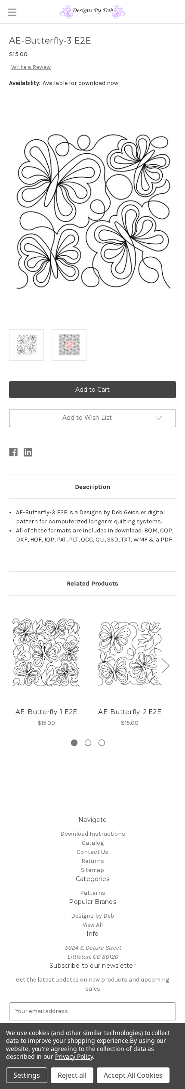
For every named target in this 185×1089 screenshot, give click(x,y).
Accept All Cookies (133, 1075)
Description (92, 487)
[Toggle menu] (12, 12)
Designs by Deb (92, 915)
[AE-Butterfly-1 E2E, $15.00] (46, 653)
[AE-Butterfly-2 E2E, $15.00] (130, 653)
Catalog (93, 843)
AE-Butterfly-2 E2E (129, 712)
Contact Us (92, 852)
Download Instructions (92, 833)
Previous (11, 665)
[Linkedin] (28, 452)
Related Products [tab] (92, 583)
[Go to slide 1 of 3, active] (74, 743)
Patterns (92, 893)
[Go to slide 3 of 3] (102, 743)
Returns (92, 861)
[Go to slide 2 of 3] (88, 743)
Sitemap (92, 870)
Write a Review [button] (31, 67)
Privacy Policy (73, 1056)
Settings (26, 1075)
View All (93, 924)
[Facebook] (13, 452)
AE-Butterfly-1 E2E (46, 712)
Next (165, 665)
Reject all (72, 1075)
